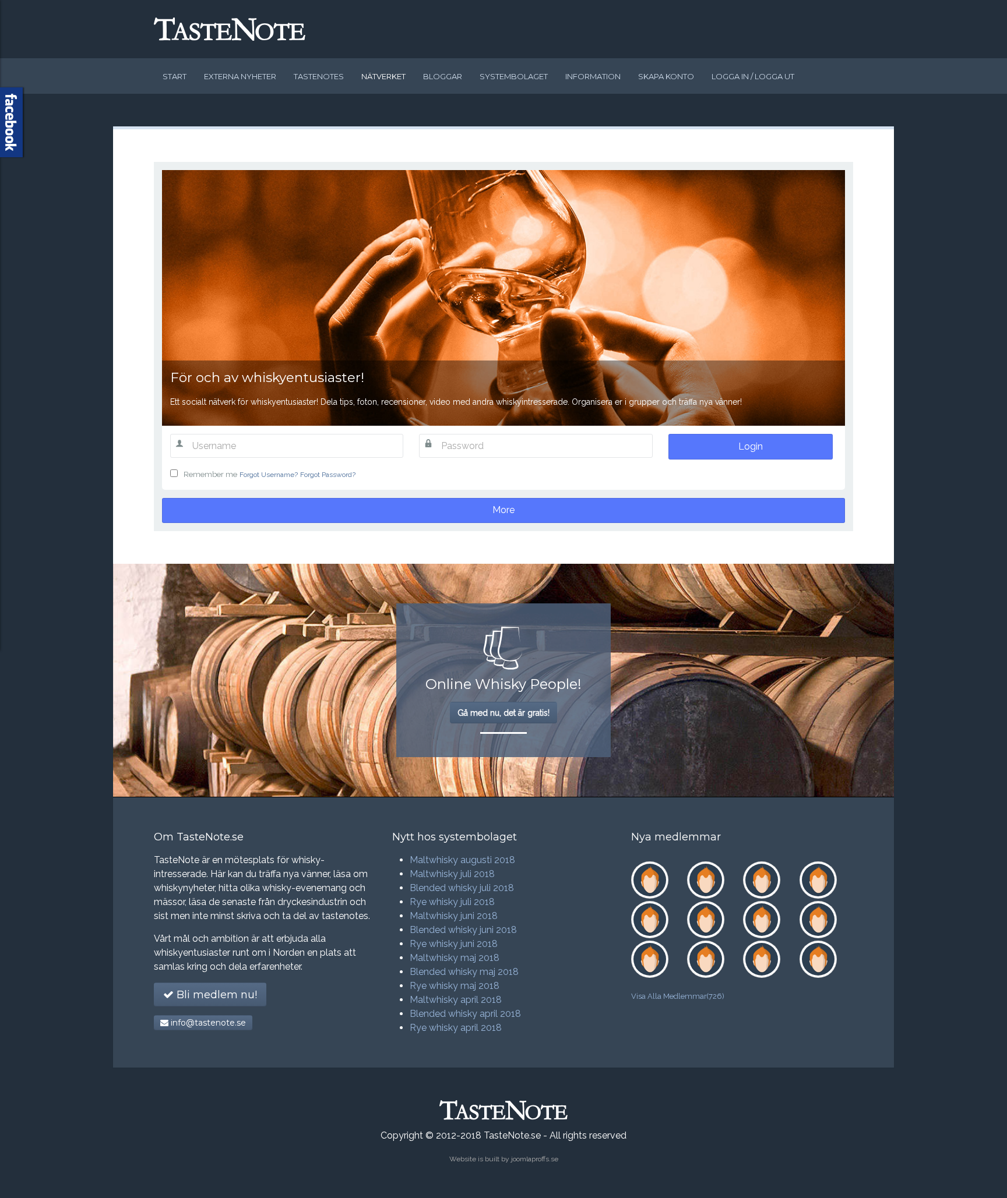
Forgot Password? (327, 475)
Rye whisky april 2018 (456, 1027)
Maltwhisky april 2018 (456, 999)
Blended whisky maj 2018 (464, 971)
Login (750, 446)
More (503, 509)
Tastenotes (319, 76)
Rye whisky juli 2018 (452, 901)
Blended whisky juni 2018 (463, 929)
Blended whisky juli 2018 (462, 887)
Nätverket (383, 76)
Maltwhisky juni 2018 (454, 915)
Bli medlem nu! (215, 994)
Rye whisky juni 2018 (454, 943)
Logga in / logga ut (753, 76)
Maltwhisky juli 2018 (452, 873)
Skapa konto (666, 76)
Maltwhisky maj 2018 (454, 957)
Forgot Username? (269, 475)
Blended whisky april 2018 (465, 1013)
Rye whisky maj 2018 (454, 985)
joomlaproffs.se (534, 1159)
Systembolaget (514, 76)
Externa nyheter (240, 76)
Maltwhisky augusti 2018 (462, 859)
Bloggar (442, 76)
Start (174, 76)
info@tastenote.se (207, 1022)
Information (593, 76)
